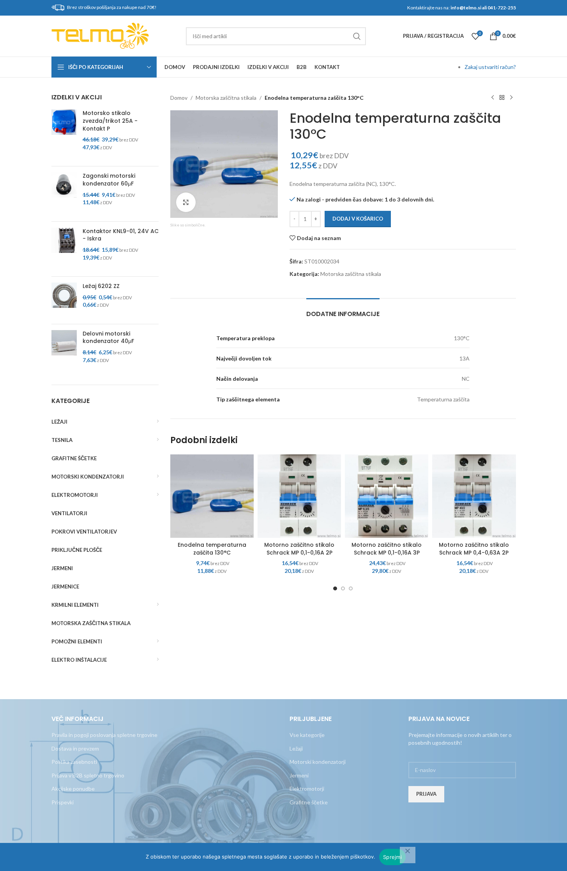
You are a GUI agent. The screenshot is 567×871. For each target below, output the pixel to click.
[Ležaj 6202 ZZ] (64, 300)
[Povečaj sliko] (186, 202)
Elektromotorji (307, 788)
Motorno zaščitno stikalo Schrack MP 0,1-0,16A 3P (387, 549)
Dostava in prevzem (75, 748)
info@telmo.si (465, 8)
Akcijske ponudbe (73, 788)
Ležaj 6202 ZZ (101, 286)
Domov (178, 97)
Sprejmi (392, 857)
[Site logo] (100, 35)
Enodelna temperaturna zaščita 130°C (212, 549)
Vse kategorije (307, 734)
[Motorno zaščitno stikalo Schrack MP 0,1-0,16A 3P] (386, 496)
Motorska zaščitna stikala (226, 97)
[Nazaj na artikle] (502, 97)
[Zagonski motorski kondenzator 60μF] (64, 193)
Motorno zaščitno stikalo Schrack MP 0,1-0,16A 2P (299, 549)
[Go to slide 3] (351, 588)
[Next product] (511, 97)
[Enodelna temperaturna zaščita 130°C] (212, 496)
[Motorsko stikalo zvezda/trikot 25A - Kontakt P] (64, 135)
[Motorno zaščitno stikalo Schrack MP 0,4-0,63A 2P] (474, 496)
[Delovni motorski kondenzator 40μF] (64, 351)
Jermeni (299, 775)
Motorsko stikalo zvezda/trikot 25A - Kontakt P (110, 121)
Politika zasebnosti (74, 761)
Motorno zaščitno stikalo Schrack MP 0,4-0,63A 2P (474, 549)
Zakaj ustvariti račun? (490, 67)
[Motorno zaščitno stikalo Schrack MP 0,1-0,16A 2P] (299, 496)
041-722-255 (502, 8)
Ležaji (296, 748)
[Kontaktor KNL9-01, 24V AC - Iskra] (64, 249)
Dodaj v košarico (357, 219)
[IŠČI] (357, 36)
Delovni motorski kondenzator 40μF (108, 337)
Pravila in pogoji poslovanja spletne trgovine (104, 734)
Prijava (426, 794)
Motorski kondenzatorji (318, 761)
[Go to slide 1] (335, 588)
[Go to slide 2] (343, 588)
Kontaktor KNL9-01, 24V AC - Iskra (121, 235)
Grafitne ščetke (309, 802)
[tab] (343, 310)
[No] (407, 855)
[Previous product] (492, 97)
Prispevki (62, 802)
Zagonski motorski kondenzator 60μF (109, 179)
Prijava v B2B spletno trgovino (87, 775)
